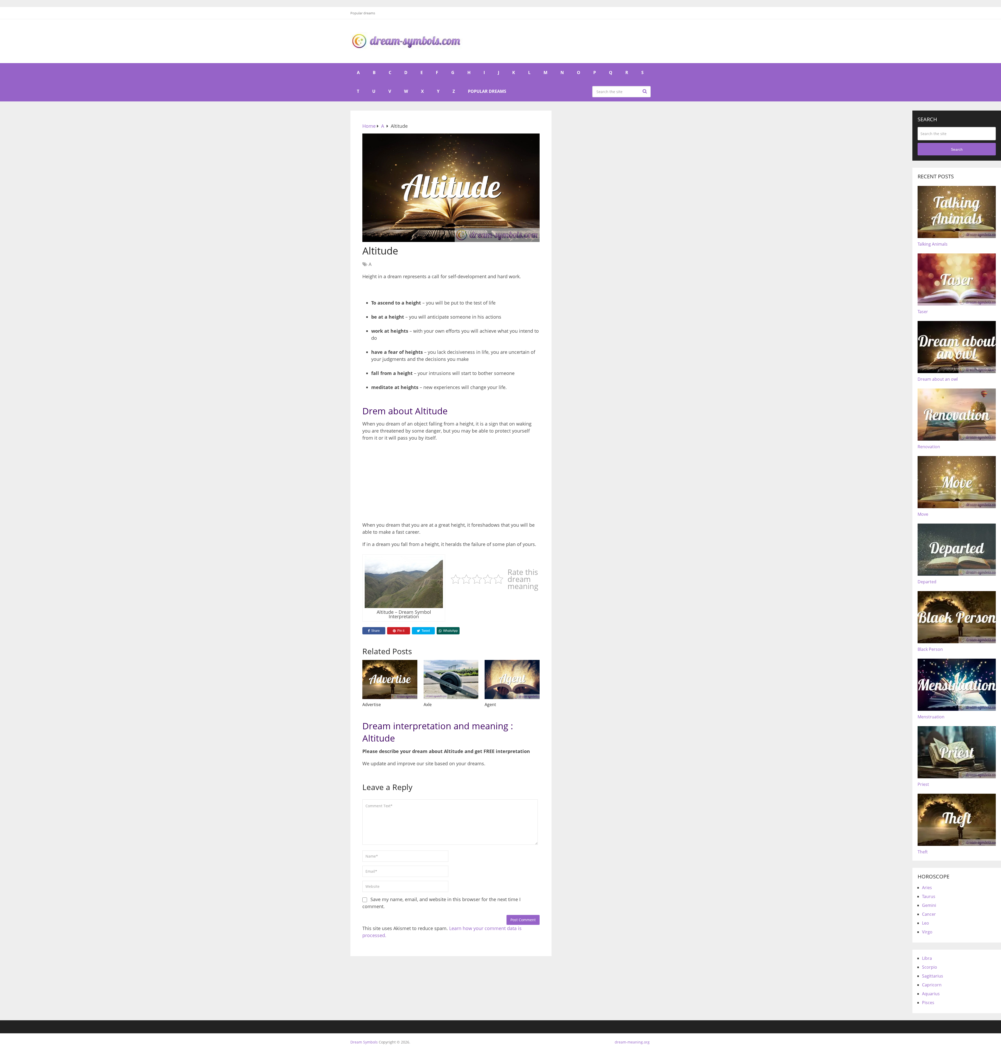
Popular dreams (362, 13)
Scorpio (929, 967)
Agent (490, 704)
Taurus (928, 896)
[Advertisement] (451, 483)
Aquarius (931, 994)
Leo (925, 923)
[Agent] (512, 679)
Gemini (929, 905)
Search (645, 91)
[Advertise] (389, 679)
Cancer (929, 914)
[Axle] (451, 679)
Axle (428, 704)
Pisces (928, 1002)
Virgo (927, 932)
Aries (927, 887)
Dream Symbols (364, 1042)
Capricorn (932, 985)
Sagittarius (932, 976)
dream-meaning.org (632, 1042)
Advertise (371, 704)
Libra (927, 958)
